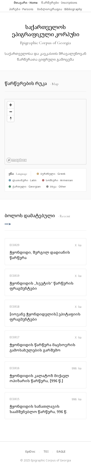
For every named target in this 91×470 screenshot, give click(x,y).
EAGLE (61, 451)
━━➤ (8, 224)
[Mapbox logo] (16, 160)
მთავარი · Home (26, 3)
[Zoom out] (10, 111)
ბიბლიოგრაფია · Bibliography (59, 9)
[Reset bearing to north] (10, 118)
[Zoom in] (10, 105)
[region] (45, 131)
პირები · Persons (21, 9)
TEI (46, 451)
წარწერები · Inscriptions (59, 3)
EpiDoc (30, 451)
